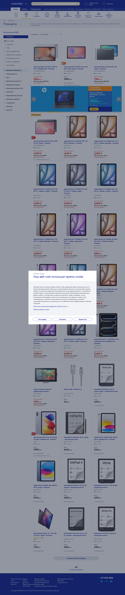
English (42, 274)
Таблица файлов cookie (41, 309)
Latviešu (36, 274)
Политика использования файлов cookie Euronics (50, 306)
